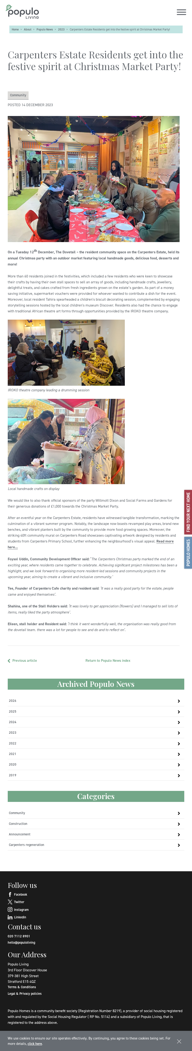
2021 (12, 754)
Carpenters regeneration (26, 844)
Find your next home (188, 512)
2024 (12, 722)
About (27, 29)
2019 (12, 775)
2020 (12, 764)
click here (35, 1043)
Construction (18, 823)
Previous (24, 660)
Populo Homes (188, 552)
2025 (12, 711)
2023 (61, 29)
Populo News (45, 29)
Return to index (107, 660)
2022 (12, 743)
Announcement (19, 834)
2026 (12, 700)
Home (15, 29)
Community (18, 95)
